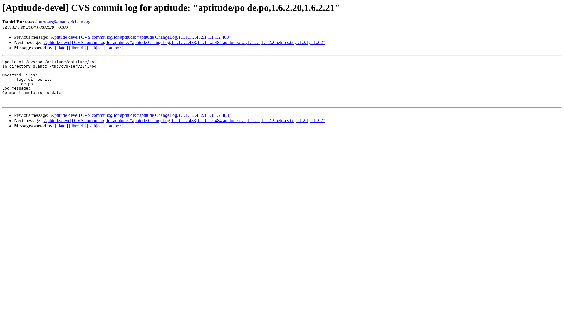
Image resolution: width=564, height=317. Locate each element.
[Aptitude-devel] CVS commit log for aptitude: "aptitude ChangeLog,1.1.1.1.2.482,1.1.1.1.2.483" (140, 37)
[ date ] (61, 47)
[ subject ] (96, 47)
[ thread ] (77, 47)
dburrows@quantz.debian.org (62, 21)
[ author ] (114, 47)
